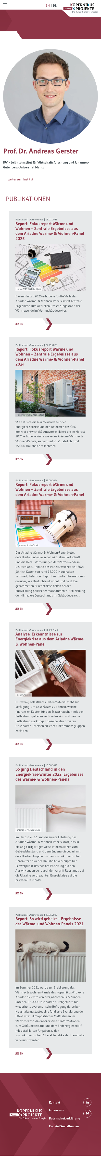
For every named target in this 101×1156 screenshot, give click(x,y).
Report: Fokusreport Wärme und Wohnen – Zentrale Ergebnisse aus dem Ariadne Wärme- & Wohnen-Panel (49, 489)
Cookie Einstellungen (64, 1126)
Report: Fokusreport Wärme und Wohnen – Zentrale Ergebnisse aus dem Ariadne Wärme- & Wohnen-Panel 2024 (49, 357)
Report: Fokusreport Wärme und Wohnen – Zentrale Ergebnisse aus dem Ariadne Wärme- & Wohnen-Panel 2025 (49, 231)
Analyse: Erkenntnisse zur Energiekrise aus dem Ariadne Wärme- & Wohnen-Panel (49, 639)
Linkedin (87, 1102)
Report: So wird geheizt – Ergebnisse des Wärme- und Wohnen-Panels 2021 (49, 921)
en (48, 5)
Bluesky (87, 1114)
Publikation (21, 219)
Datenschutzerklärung (64, 1118)
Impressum (56, 1110)
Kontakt (54, 1102)
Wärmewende (36, 219)
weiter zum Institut (20, 179)
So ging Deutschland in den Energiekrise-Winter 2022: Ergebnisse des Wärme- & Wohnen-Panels (49, 774)
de (55, 5)
